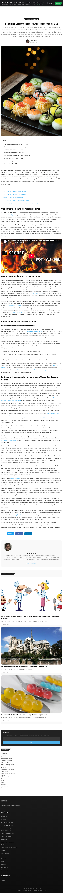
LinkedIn (29, 533)
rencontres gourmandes (45, 370)
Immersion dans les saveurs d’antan (13, 197)
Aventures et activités (7, 825)
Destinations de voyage (7, 842)
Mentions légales (27, 890)
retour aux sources (37, 293)
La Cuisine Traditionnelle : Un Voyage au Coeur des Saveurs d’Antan (22, 204)
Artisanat (3, 819)
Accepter (58, 3)
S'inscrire (31, 742)
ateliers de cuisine (15, 478)
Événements (4, 870)
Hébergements (5, 853)
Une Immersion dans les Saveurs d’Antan (14, 194)
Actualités (4, 816)
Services (3, 859)
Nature (3, 856)
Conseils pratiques (6, 830)
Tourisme (3, 864)
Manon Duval (31, 553)
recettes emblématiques (34, 331)
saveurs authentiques (44, 179)
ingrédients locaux (20, 515)
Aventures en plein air (7, 822)
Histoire (3, 850)
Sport (2, 861)
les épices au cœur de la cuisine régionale (36, 418)
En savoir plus (39, 4)
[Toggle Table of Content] (2, 188)
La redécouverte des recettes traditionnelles (17, 200)
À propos (19, 890)
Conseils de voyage (6, 828)
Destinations (4, 839)
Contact (3, 880)
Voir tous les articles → (31, 563)
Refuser (51, 3)
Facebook (20, 533)
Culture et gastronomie (7, 833)
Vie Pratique (4, 867)
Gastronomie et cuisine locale (13, 11)
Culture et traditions (6, 836)
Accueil (3, 11)
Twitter (11, 533)
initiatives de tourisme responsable (25, 370)
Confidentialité (35, 890)
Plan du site (43, 890)
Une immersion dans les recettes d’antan (14, 191)
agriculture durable (18, 312)
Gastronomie (4, 845)
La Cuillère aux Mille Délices (13, 305)
